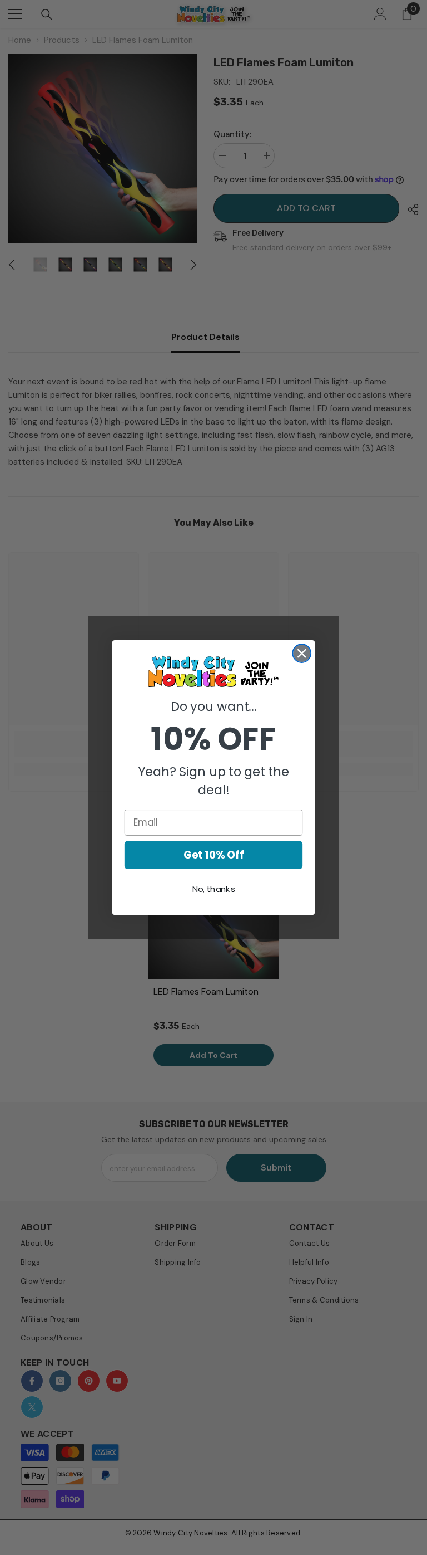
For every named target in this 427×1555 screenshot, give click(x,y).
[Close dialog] (301, 653)
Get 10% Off (213, 854)
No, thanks (213, 889)
